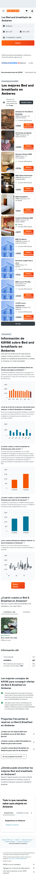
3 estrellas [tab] (26, 612)
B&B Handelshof (21, 197)
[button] (3, 11)
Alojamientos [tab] (8, 813)
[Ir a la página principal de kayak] (13, 11)
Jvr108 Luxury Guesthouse (20, 304)
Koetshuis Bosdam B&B (24, 218)
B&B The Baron (20, 239)
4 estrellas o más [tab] (9, 612)
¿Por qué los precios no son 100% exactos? (14, 872)
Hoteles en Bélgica (10, 841)
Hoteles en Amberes (23, 841)
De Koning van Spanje (23, 133)
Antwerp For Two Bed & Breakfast (24, 113)
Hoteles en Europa (27, 840)
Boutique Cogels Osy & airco (24, 261)
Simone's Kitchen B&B (23, 154)
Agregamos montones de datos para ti (16, 868)
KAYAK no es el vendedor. (12, 864)
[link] (18, 585)
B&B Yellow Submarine (23, 175)
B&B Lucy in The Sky (23, 282)
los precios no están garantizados (17, 858)
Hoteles (17, 840)
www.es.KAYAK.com (7, 840)
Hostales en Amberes (12, 825)
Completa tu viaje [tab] (22, 813)
